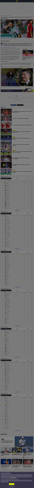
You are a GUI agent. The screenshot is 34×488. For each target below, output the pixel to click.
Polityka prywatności (13, 477)
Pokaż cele (11, 486)
